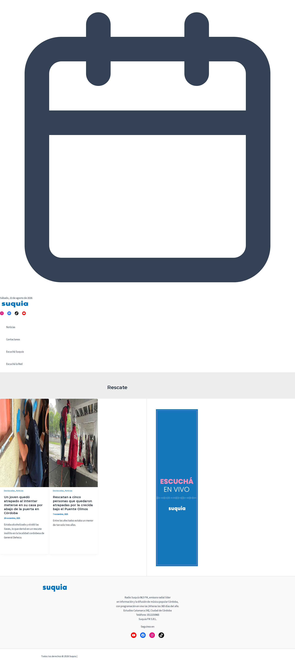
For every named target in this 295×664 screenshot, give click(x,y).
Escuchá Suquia (15, 351)
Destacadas (9, 490)
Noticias (10, 327)
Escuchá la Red (14, 364)
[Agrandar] (249, 587)
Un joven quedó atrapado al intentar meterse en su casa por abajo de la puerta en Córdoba (23, 505)
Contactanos (13, 339)
